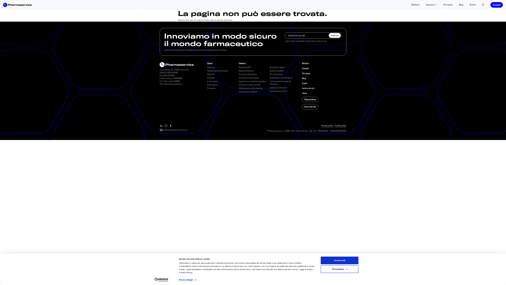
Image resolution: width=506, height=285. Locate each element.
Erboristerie (212, 85)
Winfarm (415, 4)
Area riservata (310, 106)
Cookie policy (340, 125)
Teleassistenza (310, 99)
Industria (211, 78)
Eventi (473, 4)
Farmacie (211, 67)
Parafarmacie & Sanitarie (217, 71)
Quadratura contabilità (248, 92)
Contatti (497, 4)
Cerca (304, 93)
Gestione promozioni (278, 87)
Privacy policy (327, 125)
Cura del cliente (276, 74)
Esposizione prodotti (278, 91)
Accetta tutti (339, 260)
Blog (461, 4)
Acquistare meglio (277, 67)
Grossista (211, 88)
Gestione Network (246, 71)
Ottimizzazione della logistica (251, 88)
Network (210, 74)
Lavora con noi (308, 88)
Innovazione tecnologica (249, 78)
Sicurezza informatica (248, 74)
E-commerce (212, 81)
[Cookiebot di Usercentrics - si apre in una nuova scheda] (161, 280)
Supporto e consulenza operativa (252, 81)
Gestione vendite (277, 71)
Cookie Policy (186, 272)
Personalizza (338, 269)
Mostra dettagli (186, 280)
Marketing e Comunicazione (281, 78)
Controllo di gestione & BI (249, 85)
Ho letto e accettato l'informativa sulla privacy (307, 41)
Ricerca (483, 4)
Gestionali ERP (245, 67)
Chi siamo (448, 4)
